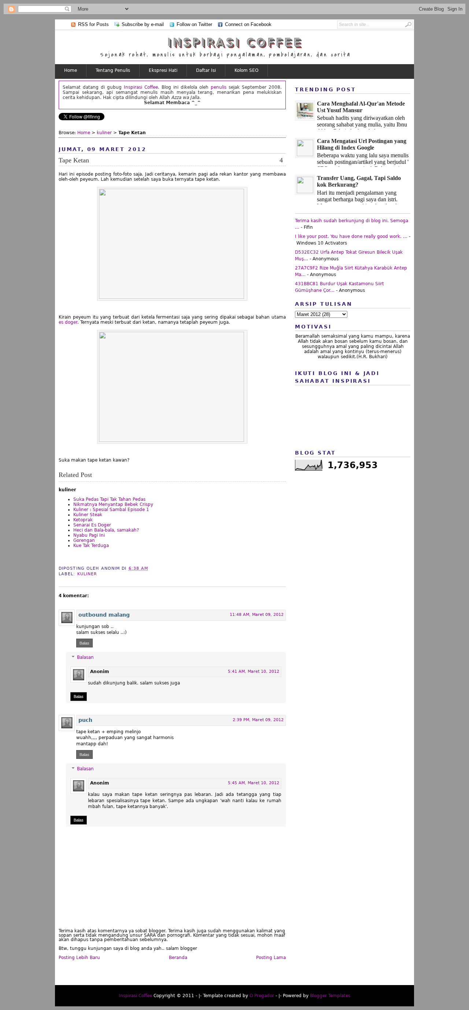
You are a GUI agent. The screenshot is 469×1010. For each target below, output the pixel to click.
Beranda (178, 957)
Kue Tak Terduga (91, 545)
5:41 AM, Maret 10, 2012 (253, 671)
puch (85, 720)
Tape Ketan (74, 160)
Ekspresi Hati (163, 70)
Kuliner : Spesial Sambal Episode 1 (111, 509)
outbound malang (104, 615)
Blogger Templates (330, 995)
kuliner (104, 132)
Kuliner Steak (87, 514)
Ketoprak (83, 519)
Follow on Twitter (194, 24)
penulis (218, 87)
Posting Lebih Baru (79, 957)
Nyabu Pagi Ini (89, 535)
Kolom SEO (246, 70)
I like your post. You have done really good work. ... (351, 236)
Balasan (85, 657)
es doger (68, 322)
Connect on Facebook (248, 24)
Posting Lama (271, 957)
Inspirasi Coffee (234, 42)
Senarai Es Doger (92, 525)
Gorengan (84, 540)
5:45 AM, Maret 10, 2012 (253, 783)
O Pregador (262, 995)
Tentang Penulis (113, 70)
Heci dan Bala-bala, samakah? (106, 530)
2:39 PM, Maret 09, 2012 (258, 719)
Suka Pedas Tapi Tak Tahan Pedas (109, 499)
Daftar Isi (206, 70)
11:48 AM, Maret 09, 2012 (257, 614)
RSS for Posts (93, 24)
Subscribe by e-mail (143, 24)
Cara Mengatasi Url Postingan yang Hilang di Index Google (361, 144)
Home (70, 70)
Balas (84, 643)
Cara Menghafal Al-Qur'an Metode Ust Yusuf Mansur (361, 106)
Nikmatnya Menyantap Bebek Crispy (113, 504)
